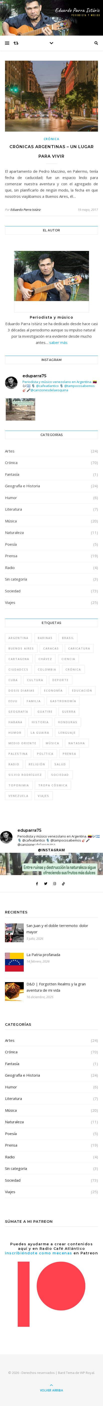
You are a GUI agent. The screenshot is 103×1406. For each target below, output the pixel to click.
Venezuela (18, 796)
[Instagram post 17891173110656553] (21, 418)
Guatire (45, 711)
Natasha (76, 743)
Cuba (13, 680)
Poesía (11, 544)
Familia (34, 701)
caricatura (79, 648)
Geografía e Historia (22, 485)
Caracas (51, 648)
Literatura (13, 509)
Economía (53, 690)
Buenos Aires (21, 648)
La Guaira (40, 732)
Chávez (45, 659)
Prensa (11, 555)
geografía (18, 711)
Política (45, 754)
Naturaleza (14, 532)
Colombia (47, 669)
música (52, 743)
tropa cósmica (53, 785)
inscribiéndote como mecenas (38, 1253)
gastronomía (63, 701)
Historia (40, 722)
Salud (60, 764)
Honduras (68, 722)
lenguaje (67, 732)
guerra (69, 711)
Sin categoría (16, 579)
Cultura (35, 680)
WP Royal (87, 1372)
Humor (11, 497)
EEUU (13, 701)
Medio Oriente (22, 743)
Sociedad (12, 590)
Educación (82, 690)
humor (15, 732)
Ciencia (68, 659)
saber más (58, 342)
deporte (60, 680)
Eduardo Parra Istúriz (25, 209)
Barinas (45, 638)
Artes (9, 450)
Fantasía (12, 474)
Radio (10, 567)
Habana (15, 722)
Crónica (52, 139)
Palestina (18, 754)
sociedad (60, 775)
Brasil (68, 638)
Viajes (10, 602)
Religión (37, 764)
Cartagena (18, 659)
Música (11, 520)
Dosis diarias (21, 690)
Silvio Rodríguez (25, 775)
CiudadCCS (18, 669)
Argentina (18, 638)
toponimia (18, 785)
